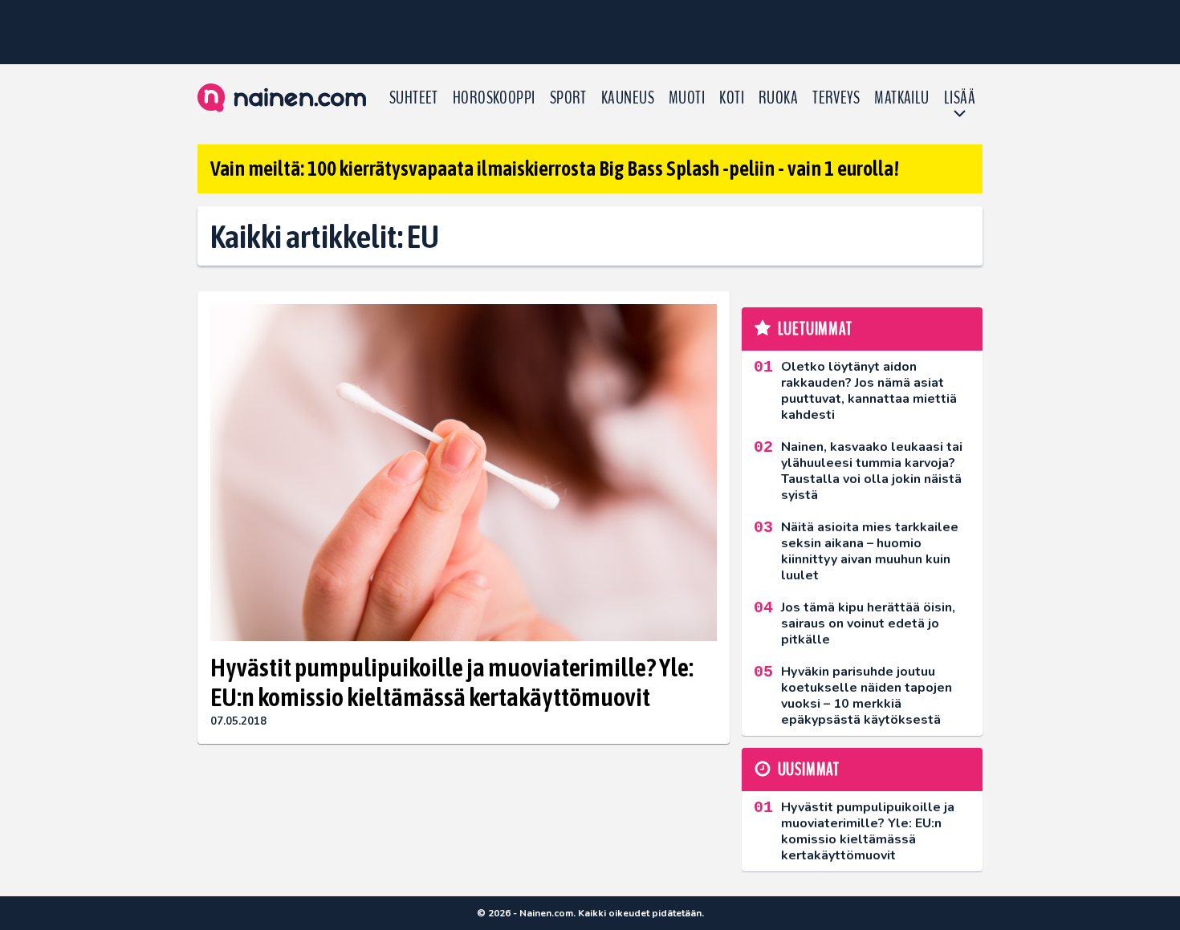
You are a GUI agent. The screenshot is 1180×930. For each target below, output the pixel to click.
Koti (731, 98)
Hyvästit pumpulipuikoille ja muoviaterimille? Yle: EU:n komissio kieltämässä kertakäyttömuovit (452, 682)
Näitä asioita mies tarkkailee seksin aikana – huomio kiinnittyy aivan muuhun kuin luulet (869, 551)
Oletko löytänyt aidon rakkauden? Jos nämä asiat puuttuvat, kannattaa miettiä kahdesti (869, 391)
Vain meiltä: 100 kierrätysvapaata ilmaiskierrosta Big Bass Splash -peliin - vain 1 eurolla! (554, 168)
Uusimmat (809, 769)
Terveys (836, 98)
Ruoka (778, 98)
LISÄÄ (959, 98)
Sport (568, 98)
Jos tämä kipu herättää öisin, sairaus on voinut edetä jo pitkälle (868, 623)
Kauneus (627, 98)
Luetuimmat (815, 329)
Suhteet (413, 98)
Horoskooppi (494, 98)
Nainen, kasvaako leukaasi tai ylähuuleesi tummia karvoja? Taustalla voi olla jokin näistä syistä (871, 471)
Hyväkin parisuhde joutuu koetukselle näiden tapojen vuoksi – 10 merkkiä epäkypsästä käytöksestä (866, 696)
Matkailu (902, 98)
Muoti (687, 98)
